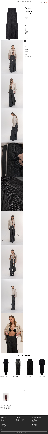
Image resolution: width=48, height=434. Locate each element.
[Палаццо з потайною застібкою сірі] (12, 7)
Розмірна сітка (3, 425)
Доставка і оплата (4, 426)
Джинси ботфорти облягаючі (3, 377)
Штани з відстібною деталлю (28, 377)
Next (47, 368)
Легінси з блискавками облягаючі (40, 377)
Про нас (2, 419)
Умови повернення (4, 428)
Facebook (35, 424)
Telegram (35, 423)
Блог (34, 419)
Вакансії (2, 423)
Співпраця (3, 424)
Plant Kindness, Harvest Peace (5, 402)
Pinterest (35, 425)
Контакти (2, 420)
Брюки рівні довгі (15, 376)
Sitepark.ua (31, 432)
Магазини (2, 421)
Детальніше (3, 410)
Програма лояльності (5, 429)
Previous (1, 368)
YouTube (35, 421)
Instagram (35, 420)
